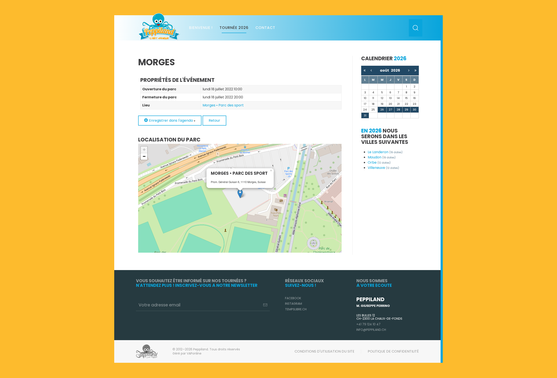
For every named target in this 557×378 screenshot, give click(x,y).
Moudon (382, 157)
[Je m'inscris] (265, 304)
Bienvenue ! (201, 27)
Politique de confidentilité (393, 351)
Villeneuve (383, 167)
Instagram (293, 303)
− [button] (144, 156)
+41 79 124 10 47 (368, 324)
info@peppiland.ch (371, 330)
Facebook (293, 298)
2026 (395, 70)
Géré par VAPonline (187, 353)
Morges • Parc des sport (223, 105)
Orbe (379, 162)
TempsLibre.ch (296, 309)
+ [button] (144, 149)
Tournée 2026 (234, 27)
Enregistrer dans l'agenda (171, 120)
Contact (265, 27)
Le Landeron (385, 152)
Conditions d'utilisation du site (324, 351)
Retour (214, 120)
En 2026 (371, 130)
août (385, 70)
